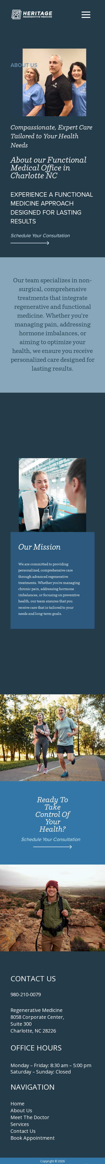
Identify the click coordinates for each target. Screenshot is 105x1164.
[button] (86, 14)
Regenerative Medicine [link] (36, 1010)
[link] (31, 14)
